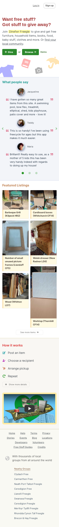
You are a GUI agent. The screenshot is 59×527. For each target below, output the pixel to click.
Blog (34, 437)
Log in (36, 5)
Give (10, 52)
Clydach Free (21, 474)
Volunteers (38, 442)
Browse (29, 52)
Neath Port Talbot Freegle (28, 484)
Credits (42, 447)
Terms (33, 433)
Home (12, 433)
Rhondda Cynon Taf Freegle (29, 513)
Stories (11, 437)
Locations (47, 437)
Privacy (46, 433)
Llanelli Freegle (22, 493)
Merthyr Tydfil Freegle (26, 508)
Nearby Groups (22, 468)
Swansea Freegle (23, 498)
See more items (28, 332)
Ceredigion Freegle (24, 503)
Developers (21, 442)
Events (23, 437)
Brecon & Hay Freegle (26, 518)
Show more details (17, 384)
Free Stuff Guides (23, 447)
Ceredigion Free (23, 488)
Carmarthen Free (23, 479)
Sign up (49, 5)
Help (22, 433)
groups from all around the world (32, 460)
